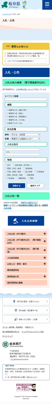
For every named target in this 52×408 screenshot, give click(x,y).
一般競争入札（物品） (15, 113)
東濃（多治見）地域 (14, 175)
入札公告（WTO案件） (17, 234)
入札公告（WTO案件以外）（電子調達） (23, 250)
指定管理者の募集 (15, 283)
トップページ (6, 14)
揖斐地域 (29, 168)
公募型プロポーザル (14, 123)
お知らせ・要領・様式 (17, 264)
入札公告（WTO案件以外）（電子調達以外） (24, 241)
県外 (32, 178)
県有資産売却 (13, 270)
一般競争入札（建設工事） (17, 110)
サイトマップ (7, 336)
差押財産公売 (13, 277)
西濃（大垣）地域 (14, 168)
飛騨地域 (22, 178)
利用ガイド (29, 327)
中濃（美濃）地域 (14, 172)
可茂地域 (40, 172)
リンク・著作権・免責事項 (12, 327)
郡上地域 (29, 172)
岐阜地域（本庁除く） (23, 165)
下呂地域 (10, 178)
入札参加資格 (13, 258)
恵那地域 (30, 175)
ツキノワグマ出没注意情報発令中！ (20, 61)
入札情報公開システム (24, 89)
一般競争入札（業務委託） (17, 117)
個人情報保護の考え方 (10, 332)
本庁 (9, 165)
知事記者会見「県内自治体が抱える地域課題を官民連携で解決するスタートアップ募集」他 (26, 54)
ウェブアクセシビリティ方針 (33, 332)
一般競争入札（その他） (16, 120)
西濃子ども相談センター (29, 203)
